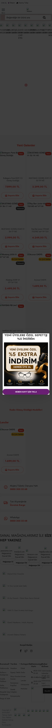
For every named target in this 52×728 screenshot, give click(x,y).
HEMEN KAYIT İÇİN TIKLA (26, 391)
